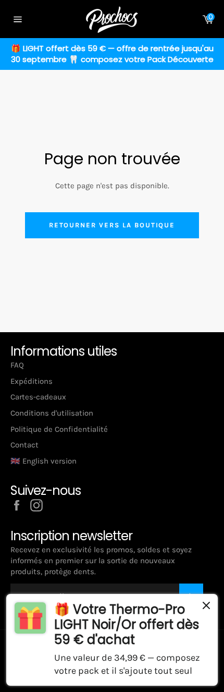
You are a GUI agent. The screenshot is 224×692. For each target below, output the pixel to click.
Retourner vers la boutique (112, 225)
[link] (112, 640)
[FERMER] (206, 607)
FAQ (17, 365)
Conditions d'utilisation (51, 413)
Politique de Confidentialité (59, 429)
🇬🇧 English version (43, 461)
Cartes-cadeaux (38, 397)
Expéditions (31, 381)
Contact (24, 445)
